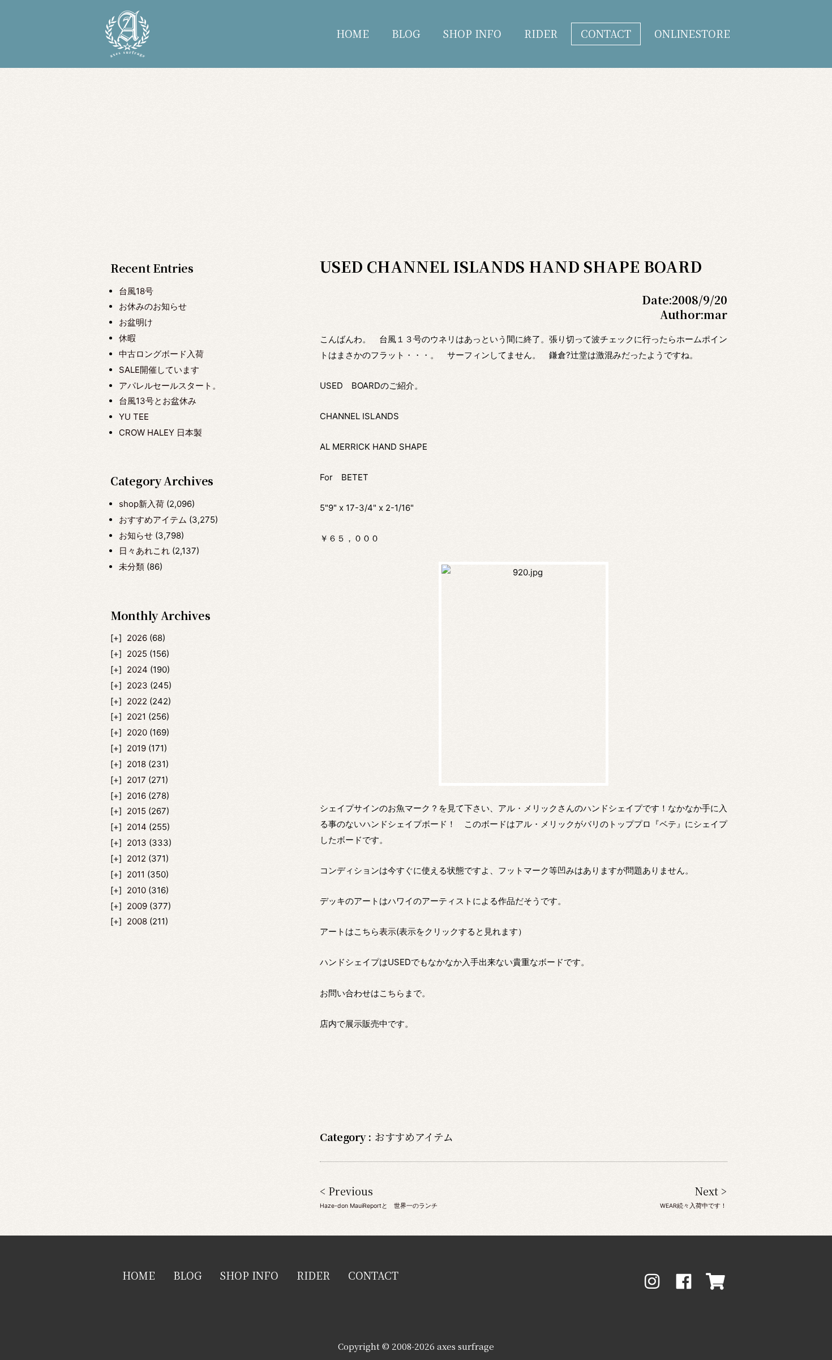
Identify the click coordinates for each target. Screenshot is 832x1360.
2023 (137, 685)
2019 (136, 748)
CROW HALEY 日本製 (160, 432)
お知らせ (136, 535)
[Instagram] (652, 1281)
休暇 (127, 338)
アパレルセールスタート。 (170, 385)
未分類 (131, 566)
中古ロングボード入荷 (161, 353)
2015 (136, 811)
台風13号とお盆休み (157, 400)
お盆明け (136, 322)
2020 (137, 732)
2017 (136, 779)
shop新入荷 (141, 503)
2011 (136, 874)
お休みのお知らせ (153, 306)
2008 (137, 921)
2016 (136, 795)
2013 (137, 842)
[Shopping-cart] (715, 1281)
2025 (137, 653)
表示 (387, 931)
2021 (136, 716)
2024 (137, 669)
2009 (137, 906)
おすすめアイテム (153, 519)
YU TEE (134, 416)
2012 (136, 858)
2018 (136, 764)
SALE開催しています (159, 369)
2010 (136, 890)
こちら (392, 993)
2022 (137, 701)
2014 (137, 826)
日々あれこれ (144, 550)
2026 (137, 637)
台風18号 (136, 291)
